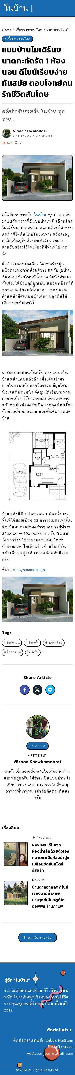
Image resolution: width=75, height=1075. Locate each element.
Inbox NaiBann (59, 1040)
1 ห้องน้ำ (32, 642)
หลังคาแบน (12, 652)
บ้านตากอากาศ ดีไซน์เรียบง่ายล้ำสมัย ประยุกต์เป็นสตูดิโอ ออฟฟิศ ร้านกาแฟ (50, 896)
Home (6, 30)
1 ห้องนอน (12, 642)
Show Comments (37, 937)
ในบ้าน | (18, 8)
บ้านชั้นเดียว (53, 642)
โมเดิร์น (32, 652)
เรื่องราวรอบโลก (29, 30)
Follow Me (37, 746)
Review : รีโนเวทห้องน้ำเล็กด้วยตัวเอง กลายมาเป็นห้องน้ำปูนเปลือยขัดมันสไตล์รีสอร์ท (50, 858)
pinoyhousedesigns (30, 569)
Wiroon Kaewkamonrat (30, 131)
